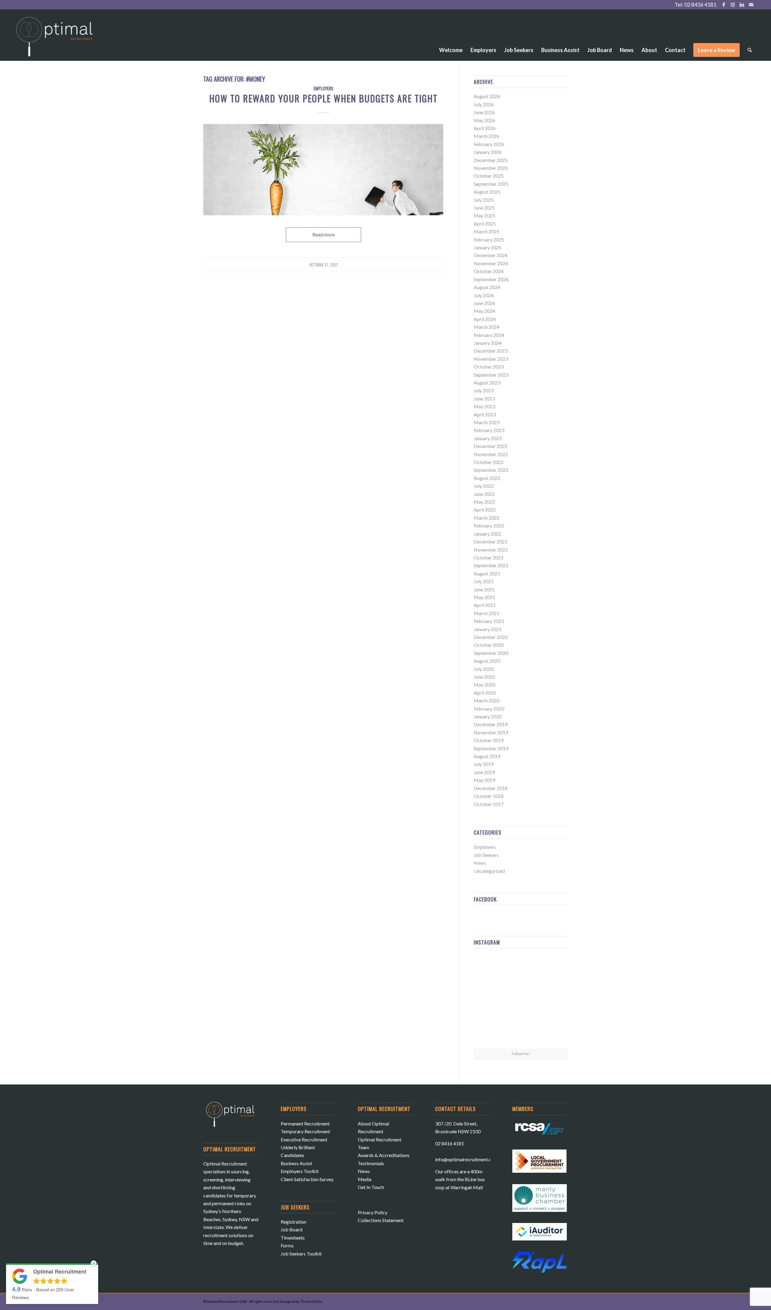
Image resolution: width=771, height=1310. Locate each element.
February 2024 (489, 335)
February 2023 (489, 430)
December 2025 (490, 160)
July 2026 (484, 104)
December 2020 (490, 637)
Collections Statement (381, 1220)
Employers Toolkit (300, 1171)
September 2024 (491, 279)
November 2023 (491, 359)
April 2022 (485, 509)
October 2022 (489, 462)
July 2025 (484, 200)
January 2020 (487, 716)
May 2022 (484, 502)
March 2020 (486, 700)
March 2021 (486, 613)
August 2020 (487, 661)
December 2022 (490, 446)
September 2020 (491, 653)
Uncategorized (489, 871)
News (480, 863)
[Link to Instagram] (733, 4)
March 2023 (486, 422)
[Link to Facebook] (723, 4)
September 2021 (491, 565)
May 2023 (484, 406)
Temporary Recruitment (305, 1131)
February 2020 (489, 708)
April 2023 (485, 414)
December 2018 (490, 788)
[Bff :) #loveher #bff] (489, 1000)
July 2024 (484, 295)
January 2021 (487, 629)
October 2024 (489, 271)
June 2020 (484, 677)
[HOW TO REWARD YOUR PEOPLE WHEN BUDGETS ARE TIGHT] (323, 169)
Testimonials (371, 1163)
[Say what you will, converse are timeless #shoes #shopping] (520, 1033)
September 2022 (491, 470)
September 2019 (491, 748)
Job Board (291, 1229)
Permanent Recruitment (305, 1123)
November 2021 (491, 549)
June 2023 (484, 398)
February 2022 (489, 525)
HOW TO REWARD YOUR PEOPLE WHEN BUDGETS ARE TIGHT (323, 98)
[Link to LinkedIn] (742, 4)
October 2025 (489, 176)
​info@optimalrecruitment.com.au (469, 1159)
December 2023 (490, 350)
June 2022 (484, 494)
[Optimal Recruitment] (54, 39)
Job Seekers (486, 855)
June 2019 (484, 772)
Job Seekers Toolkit (301, 1253)
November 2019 (491, 732)
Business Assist (296, 1163)
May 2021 (484, 597)
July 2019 (484, 764)
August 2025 (487, 191)
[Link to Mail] (751, 4)
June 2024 (484, 303)
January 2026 (487, 152)
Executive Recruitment (304, 1139)
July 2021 (484, 581)
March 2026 (486, 136)
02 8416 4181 (700, 4)
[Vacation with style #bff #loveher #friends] (520, 968)
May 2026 (484, 120)
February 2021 (489, 621)
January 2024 (487, 343)
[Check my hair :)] (552, 1032)
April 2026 (485, 128)
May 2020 (484, 684)
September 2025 (491, 184)
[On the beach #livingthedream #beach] (520, 1001)
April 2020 (485, 692)
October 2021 (489, 557)
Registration (293, 1221)
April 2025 (485, 223)
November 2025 (491, 168)
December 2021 (490, 541)
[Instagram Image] (552, 968)
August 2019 (487, 756)
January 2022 (487, 534)
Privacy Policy (372, 1212)
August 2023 (487, 382)
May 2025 (484, 215)
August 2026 (487, 96)
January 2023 (487, 438)
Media (364, 1179)
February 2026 (489, 144)
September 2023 (491, 375)
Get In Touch (371, 1187)
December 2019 (490, 724)
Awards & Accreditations (384, 1155)
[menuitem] (451, 33)
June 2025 (484, 207)
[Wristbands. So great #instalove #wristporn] (552, 1000)
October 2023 (489, 366)
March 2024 (486, 327)
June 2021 (484, 589)
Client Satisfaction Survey (307, 1179)
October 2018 (489, 796)
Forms (287, 1245)
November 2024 (491, 263)
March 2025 (486, 231)
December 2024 (490, 255)
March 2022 (486, 518)
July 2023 (484, 390)
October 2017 (489, 804)
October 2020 (489, 645)
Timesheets (293, 1237)
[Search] (750, 50)
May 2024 (484, 311)
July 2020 (484, 669)
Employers (323, 88)
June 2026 (484, 112)
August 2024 (487, 287)
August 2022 (487, 478)
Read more (323, 234)
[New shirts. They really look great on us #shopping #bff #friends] (489, 968)
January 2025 (487, 247)
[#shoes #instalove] (489, 1032)
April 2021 (485, 605)
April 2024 (485, 319)
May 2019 (484, 780)
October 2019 (489, 740)
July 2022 (484, 486)
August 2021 (487, 573)
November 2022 (491, 454)
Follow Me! (521, 1053)
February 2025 (489, 239)
